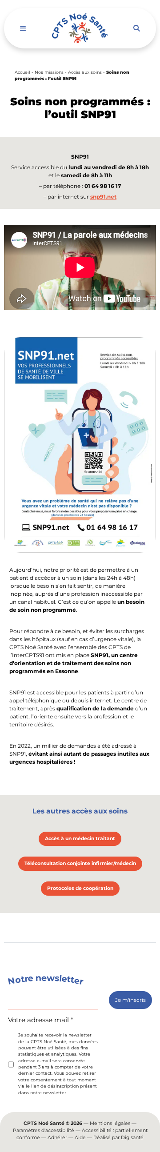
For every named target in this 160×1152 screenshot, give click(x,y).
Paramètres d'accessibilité (43, 1130)
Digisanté (132, 1137)
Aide (80, 1137)
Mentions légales (110, 1123)
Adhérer (57, 1137)
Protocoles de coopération (80, 888)
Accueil (22, 72)
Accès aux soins (85, 72)
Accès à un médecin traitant (80, 838)
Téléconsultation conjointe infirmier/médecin (80, 863)
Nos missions (49, 72)
